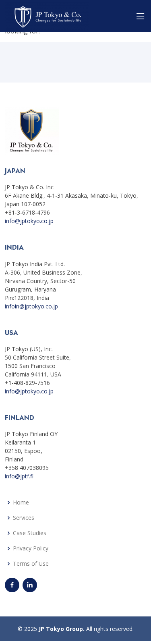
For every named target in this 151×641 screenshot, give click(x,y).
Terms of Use (31, 564)
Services (23, 518)
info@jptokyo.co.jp (29, 221)
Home (21, 502)
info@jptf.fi (19, 476)
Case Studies (29, 533)
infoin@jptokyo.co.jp (31, 306)
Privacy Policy (30, 548)
